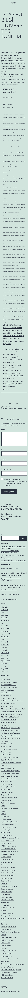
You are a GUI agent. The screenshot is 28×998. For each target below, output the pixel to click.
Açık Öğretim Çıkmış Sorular (10, 728)
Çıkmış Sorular (6, 754)
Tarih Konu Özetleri (7, 940)
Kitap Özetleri (5, 832)
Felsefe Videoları (6, 800)
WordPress (4, 991)
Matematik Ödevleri (7, 875)
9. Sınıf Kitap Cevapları (8, 722)
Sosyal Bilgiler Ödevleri (8, 926)
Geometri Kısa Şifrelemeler (10, 808)
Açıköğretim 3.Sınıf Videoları (10, 736)
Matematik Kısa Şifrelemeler (10, 873)
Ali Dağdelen (5, 741)
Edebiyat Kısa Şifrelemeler (9, 776)
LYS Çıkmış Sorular (7, 859)
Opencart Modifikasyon (9, 886)
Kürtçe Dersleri (6, 857)
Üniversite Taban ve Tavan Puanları (12, 964)
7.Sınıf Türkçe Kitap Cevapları (10, 717)
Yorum (4, 429)
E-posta (4, 459)
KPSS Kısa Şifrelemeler (8, 848)
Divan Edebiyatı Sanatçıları (10, 773)
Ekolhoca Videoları (7, 792)
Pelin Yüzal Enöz (6, 897)
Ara (2, 535)
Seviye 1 (3, 921)
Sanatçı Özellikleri (7, 916)
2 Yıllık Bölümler (6, 693)
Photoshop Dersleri (7, 900)
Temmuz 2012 (5, 663)
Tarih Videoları (6, 945)
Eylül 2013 (4, 626)
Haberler (4, 811)
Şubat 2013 (5, 644)
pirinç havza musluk (7, 573)
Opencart (4, 883)
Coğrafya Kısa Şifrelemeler (10, 757)
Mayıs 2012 (5, 669)
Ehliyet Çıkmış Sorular (8, 787)
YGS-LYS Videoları (7, 978)
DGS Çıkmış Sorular (7, 768)
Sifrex (14, 3)
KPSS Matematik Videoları (9, 851)
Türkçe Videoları (6, 956)
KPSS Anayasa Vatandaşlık (10, 838)
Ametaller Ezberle (12, 568)
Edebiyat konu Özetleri (8, 779)
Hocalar (3, 814)
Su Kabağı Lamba (7, 558)
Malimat (3, 865)
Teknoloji (4, 948)
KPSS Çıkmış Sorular (7, 840)
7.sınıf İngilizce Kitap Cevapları (11, 711)
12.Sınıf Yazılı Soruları (8, 690)
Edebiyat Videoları (7, 784)
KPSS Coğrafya (6, 843)
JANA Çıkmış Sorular (8, 824)
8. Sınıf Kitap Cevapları (8, 719)
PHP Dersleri (5, 902)
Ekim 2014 (4, 610)
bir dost (3, 594)
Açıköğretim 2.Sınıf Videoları (10, 733)
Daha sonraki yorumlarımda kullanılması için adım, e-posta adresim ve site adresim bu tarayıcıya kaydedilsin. (15, 482)
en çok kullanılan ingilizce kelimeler (12, 555)
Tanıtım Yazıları (6, 929)
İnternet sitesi (6, 469)
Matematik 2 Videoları (8, 870)
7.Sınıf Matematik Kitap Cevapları (12, 714)
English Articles (6, 795)
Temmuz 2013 (5, 631)
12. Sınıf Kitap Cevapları (9, 687)
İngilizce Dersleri (6, 819)
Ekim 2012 (4, 655)
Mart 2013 (4, 642)
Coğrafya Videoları (7, 760)
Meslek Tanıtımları (7, 878)
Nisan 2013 (4, 639)
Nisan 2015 (4, 607)
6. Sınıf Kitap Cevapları (8, 703)
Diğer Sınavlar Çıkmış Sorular (10, 771)
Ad (2, 449)
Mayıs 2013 (5, 636)
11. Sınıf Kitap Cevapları (8, 685)
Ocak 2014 (4, 618)
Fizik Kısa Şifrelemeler (8, 803)
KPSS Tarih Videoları (7, 854)
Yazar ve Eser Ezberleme (9, 972)
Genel (3, 805)
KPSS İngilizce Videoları (8, 846)
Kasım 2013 (5, 620)
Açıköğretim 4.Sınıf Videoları (10, 738)
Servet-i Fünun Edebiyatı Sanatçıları (12, 918)
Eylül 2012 (4, 658)
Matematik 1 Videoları (8, 867)
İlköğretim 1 (5, 816)
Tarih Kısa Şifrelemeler (8, 937)
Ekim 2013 (4, 623)
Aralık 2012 (4, 650)
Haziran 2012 (5, 666)
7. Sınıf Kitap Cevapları (8, 706)
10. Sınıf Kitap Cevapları (9, 682)
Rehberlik (4, 910)
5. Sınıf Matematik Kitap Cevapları (12, 701)
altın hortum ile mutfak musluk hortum (13, 585)
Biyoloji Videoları (6, 752)
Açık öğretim (5, 725)
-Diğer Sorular (5, 679)
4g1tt (2, 406)
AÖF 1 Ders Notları (7, 744)
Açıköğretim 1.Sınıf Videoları (10, 730)
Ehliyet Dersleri (6, 789)
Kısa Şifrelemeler (6, 835)
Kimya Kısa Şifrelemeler (9, 827)
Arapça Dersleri (6, 746)
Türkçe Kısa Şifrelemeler (9, 951)
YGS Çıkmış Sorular (7, 975)
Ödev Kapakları (6, 881)
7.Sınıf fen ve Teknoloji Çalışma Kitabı (13, 709)
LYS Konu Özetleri (7, 862)
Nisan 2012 (4, 671)
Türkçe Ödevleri (6, 953)
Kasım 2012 (5, 653)
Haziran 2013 (5, 634)
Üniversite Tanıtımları (7, 408)
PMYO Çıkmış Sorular (8, 908)
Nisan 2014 (5, 612)
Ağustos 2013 (5, 628)
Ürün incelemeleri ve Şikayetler (11, 969)
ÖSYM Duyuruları (6, 891)
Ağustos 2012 (5, 661)
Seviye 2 (4, 924)
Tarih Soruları (5, 943)
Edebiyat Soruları (6, 781)
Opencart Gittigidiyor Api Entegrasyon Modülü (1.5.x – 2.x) (13, 547)
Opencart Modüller (7, 889)
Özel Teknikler (5, 894)
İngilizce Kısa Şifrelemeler (9, 822)
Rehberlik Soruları (7, 913)
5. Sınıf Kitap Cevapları (8, 698)
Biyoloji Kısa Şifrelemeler (9, 749)
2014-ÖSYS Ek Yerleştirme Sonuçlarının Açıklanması (10, 551)
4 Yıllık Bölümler (6, 695)
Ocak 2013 (4, 647)
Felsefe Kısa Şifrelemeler (9, 797)
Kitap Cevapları (6, 830)
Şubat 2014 (5, 615)
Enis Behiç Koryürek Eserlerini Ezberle (13, 560)
